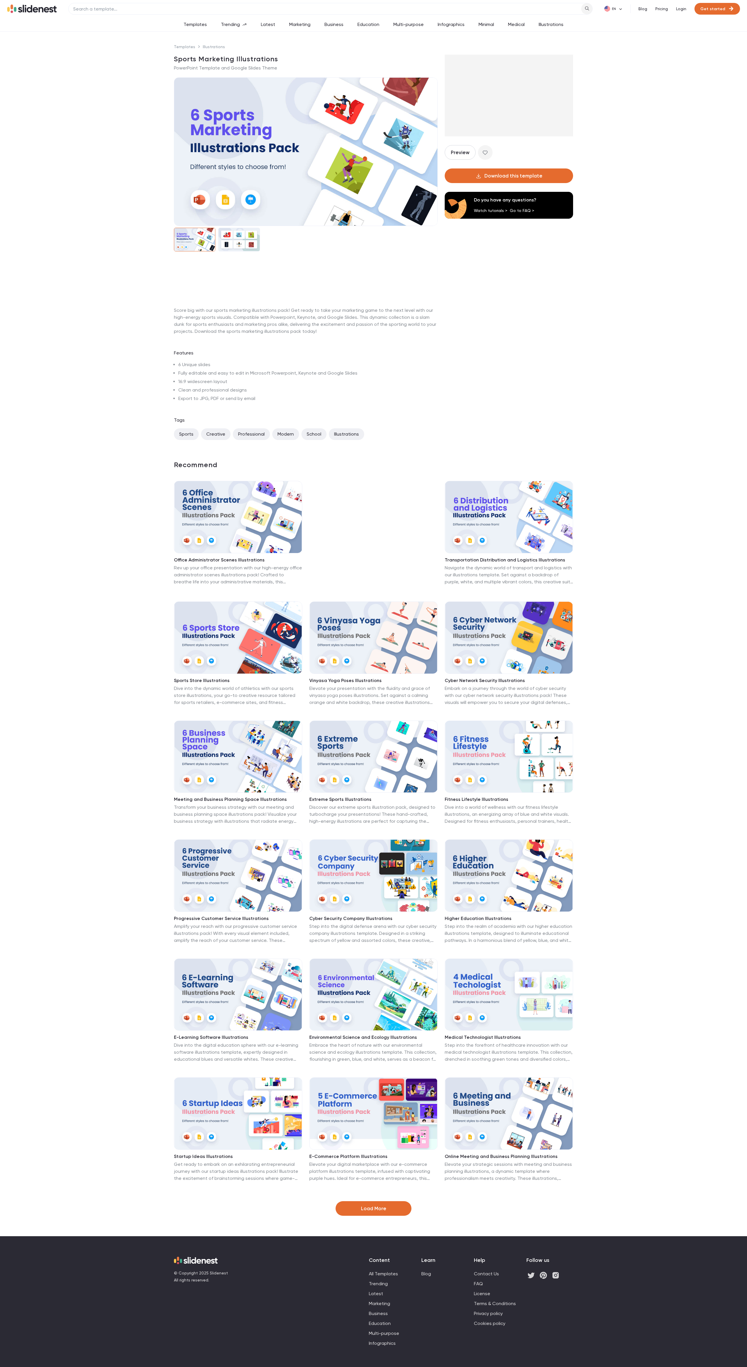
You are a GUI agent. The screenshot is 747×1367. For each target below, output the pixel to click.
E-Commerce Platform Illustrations (348, 1156)
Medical (516, 24)
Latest (268, 24)
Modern (285, 434)
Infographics (451, 24)
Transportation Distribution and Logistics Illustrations (505, 560)
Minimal (486, 24)
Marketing (299, 24)
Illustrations (551, 24)
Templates (195, 24)
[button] (182, 152)
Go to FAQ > (522, 210)
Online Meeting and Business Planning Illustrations (501, 1156)
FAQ (478, 1283)
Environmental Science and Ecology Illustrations (363, 1037)
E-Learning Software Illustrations (211, 1037)
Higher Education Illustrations (478, 918)
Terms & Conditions (495, 1303)
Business (333, 24)
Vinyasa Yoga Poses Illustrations (345, 680)
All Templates (383, 1273)
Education (368, 24)
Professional (251, 434)
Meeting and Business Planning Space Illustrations (230, 799)
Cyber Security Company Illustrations (350, 918)
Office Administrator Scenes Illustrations (219, 560)
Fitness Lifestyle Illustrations (476, 799)
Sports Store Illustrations (202, 680)
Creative (215, 434)
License (482, 1293)
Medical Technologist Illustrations (483, 1037)
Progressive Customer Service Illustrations (221, 918)
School (314, 434)
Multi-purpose (408, 24)
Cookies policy (489, 1323)
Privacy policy (488, 1313)
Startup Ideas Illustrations (203, 1156)
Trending (230, 24)
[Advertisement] (306, 307)
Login (681, 8)
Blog (642, 8)
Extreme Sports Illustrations (340, 799)
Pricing (661, 8)
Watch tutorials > (490, 210)
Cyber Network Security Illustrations (485, 680)
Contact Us (486, 1273)
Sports (186, 434)
